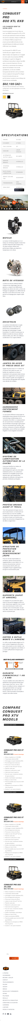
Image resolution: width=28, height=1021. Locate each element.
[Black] (8, 97)
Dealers (22, 1)
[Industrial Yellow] (4, 97)
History (5, 986)
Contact (5, 979)
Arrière (5, 8)
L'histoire (5, 1007)
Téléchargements (8, 982)
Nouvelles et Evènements (10, 991)
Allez (14, 958)
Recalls (5, 998)
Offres (5, 993)
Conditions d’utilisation (10, 1002)
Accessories (6, 975)
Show (19, 190)
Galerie (5, 984)
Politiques (6, 995)
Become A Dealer (8, 977)
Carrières (6, 1005)
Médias (5, 989)
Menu (26, 1)
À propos (5, 973)
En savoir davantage (18, 754)
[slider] (12, 209)
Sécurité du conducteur (10, 1000)
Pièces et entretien (8, 1009)
